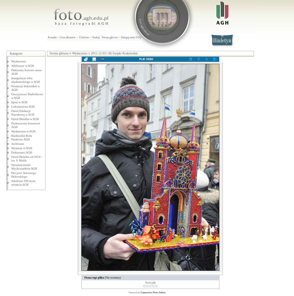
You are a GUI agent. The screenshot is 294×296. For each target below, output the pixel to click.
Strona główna (110, 37)
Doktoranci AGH (21, 152)
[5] (156, 286)
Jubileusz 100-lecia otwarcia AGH (23, 182)
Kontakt (52, 37)
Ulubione (84, 37)
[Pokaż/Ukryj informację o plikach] (94, 59)
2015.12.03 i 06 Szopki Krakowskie (114, 53)
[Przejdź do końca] (215, 59)
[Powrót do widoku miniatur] (86, 59)
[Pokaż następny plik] (207, 59)
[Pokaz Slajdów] (102, 59)
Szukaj (96, 37)
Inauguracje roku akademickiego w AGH (25, 80)
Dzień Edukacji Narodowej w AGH (22, 112)
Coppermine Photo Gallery (153, 292)
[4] (153, 286)
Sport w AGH (19, 102)
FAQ (138, 37)
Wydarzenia (18, 61)
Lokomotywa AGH (22, 106)
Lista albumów (68, 37)
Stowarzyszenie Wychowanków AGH (24, 166)
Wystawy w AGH (21, 148)
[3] (150, 286)
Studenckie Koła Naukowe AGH (21, 137)
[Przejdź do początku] (190, 59)
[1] (144, 286)
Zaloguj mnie (128, 37)
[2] (147, 286)
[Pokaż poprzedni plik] (198, 59)
